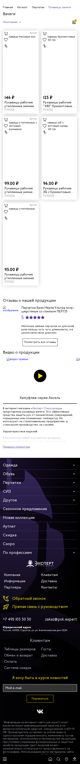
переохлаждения (55, 441)
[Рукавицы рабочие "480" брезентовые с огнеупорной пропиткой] (59, 61)
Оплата (10, 661)
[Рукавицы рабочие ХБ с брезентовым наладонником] (59, 146)
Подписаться (40, 698)
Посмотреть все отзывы (40, 342)
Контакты (49, 587)
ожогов (37, 441)
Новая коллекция (19, 517)
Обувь (9, 473)
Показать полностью (16, 447)
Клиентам (49, 575)
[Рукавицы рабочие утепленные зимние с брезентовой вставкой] (21, 146)
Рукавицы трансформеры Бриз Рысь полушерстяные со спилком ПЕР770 (31, 309)
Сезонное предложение (25, 508)
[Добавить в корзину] (6, 34)
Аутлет (9, 526)
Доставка (49, 581)
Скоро (9, 543)
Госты (46, 649)
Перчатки (12, 482)
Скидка (10, 535)
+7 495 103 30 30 (17, 619)
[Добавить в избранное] (6, 40)
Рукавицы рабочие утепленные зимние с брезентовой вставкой (20, 190)
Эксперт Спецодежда (46, 408)
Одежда (10, 465)
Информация (14, 581)
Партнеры (12, 587)
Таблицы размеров (20, 649)
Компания (12, 575)
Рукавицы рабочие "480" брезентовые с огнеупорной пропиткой (58, 104)
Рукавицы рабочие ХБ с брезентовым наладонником (57, 190)
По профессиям (17, 552)
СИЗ (7, 491)
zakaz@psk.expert (61, 619)
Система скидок (17, 667)
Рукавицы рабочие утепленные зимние (19, 104)
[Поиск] (58, 759)
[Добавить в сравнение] (6, 46)
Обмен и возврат (18, 655)
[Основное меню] (5, 759)
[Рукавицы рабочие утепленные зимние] (21, 61)
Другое (10, 500)
